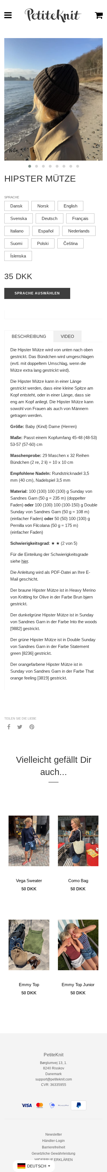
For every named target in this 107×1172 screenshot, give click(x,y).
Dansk (16, 205)
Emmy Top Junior (78, 984)
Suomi (16, 243)
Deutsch (49, 218)
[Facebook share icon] (8, 726)
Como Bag (78, 880)
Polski (43, 243)
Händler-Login (53, 1141)
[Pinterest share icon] (31, 726)
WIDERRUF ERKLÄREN (54, 1160)
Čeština (70, 243)
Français (80, 218)
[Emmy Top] (29, 944)
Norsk (43, 205)
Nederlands (79, 230)
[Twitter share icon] (20, 726)
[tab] (29, 336)
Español (45, 230)
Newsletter (53, 1134)
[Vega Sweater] (29, 840)
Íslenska (18, 255)
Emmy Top (29, 984)
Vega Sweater (29, 880)
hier (24, 561)
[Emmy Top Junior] (78, 944)
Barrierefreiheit (53, 1147)
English (70, 205)
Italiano (16, 230)
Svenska (18, 218)
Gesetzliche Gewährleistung (53, 1154)
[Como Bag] (78, 840)
